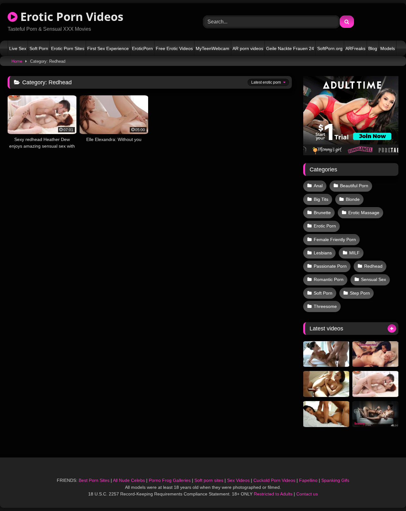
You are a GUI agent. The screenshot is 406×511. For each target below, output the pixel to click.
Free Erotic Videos (174, 48)
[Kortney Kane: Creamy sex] (326, 354)
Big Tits (321, 199)
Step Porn (360, 293)
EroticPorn (142, 48)
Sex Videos (238, 480)
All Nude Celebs (129, 480)
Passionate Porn (330, 266)
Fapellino (308, 480)
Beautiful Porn (354, 185)
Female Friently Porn (335, 239)
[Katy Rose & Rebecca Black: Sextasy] (375, 414)
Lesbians (323, 252)
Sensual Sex (373, 279)
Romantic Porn (329, 279)
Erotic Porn (325, 225)
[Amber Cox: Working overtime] (326, 414)
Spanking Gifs (335, 480)
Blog (372, 48)
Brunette (322, 212)
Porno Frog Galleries (170, 480)
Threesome (325, 306)
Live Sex (17, 48)
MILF (354, 252)
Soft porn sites (208, 480)
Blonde (353, 199)
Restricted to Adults (273, 493)
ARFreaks (355, 48)
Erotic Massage (363, 212)
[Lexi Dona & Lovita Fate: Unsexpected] (375, 354)
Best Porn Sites (94, 480)
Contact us (307, 493)
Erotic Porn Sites (67, 48)
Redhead (373, 266)
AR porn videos (247, 48)
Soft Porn (38, 48)
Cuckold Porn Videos (274, 480)
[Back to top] (386, 492)
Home (16, 61)
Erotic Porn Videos (70, 16)
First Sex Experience (108, 48)
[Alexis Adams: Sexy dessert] (326, 384)
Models (387, 48)
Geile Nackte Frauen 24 (290, 48)
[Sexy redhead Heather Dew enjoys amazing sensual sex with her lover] (375, 384)
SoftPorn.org (330, 48)
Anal (318, 185)
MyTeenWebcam (212, 48)
